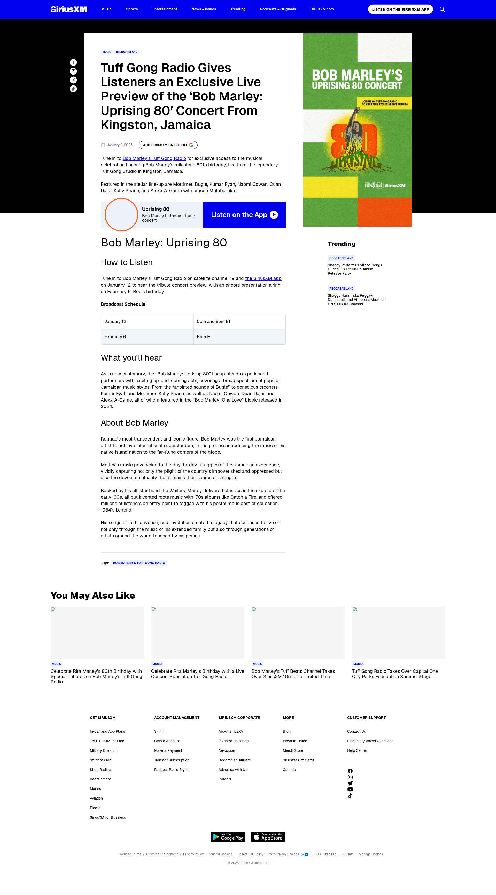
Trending (238, 9)
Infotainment (100, 779)
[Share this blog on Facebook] (73, 62)
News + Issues (204, 9)
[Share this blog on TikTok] (73, 88)
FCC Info (348, 854)
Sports (132, 9)
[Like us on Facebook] (352, 771)
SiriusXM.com (322, 9)
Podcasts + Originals (278, 9)
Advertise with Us (233, 769)
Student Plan (100, 760)
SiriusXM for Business (108, 817)
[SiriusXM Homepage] (69, 9)
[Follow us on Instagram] (352, 777)
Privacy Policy (193, 854)
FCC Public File (326, 854)
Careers (225, 779)
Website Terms (130, 854)
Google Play (228, 837)
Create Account (167, 741)
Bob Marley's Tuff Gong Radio (139, 563)
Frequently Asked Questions (370, 741)
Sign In (160, 731)
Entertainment (164, 9)
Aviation (96, 798)
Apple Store (268, 837)
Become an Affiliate (235, 760)
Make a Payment (168, 750)
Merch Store (293, 750)
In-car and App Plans (107, 731)
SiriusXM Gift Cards (298, 760)
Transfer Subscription (171, 760)
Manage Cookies (371, 854)
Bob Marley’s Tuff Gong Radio (154, 158)
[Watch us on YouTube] (352, 789)
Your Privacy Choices (284, 854)
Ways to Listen (295, 741)
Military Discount (104, 750)
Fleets (95, 807)
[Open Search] (442, 9)
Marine (95, 788)
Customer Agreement (162, 854)
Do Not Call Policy (250, 854)
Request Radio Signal (172, 769)
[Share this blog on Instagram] (73, 71)
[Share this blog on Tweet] (73, 80)
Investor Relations (234, 741)
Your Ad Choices (221, 854)
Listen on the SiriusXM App (400, 9)
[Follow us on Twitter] (352, 783)
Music (106, 9)
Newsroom (227, 750)
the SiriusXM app (263, 278)
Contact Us (356, 731)
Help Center (357, 750)
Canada (289, 769)
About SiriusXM (231, 731)
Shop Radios (100, 769)
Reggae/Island (126, 52)
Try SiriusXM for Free (107, 741)
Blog (287, 731)
